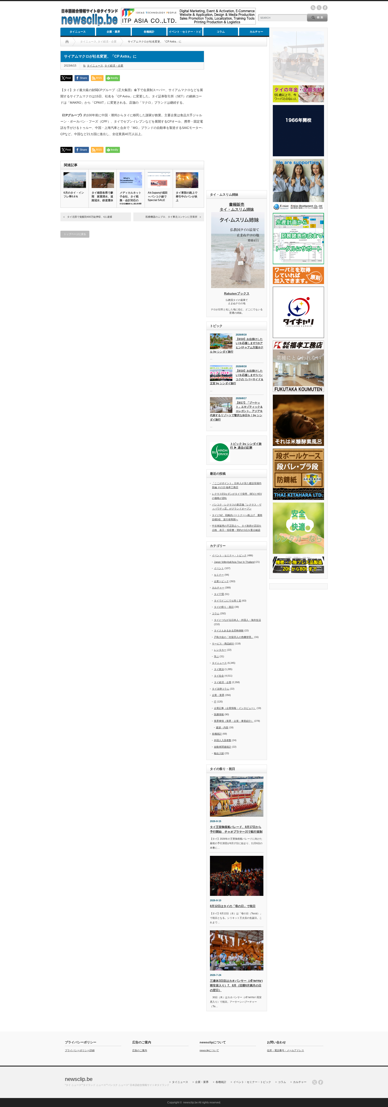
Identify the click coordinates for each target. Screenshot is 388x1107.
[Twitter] (314, 1082)
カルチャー (256, 31)
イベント (219, 568)
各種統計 (149, 31)
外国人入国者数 (222, 740)
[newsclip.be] (89, 25)
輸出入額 (219, 753)
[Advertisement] (236, 118)
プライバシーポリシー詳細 (80, 1050)
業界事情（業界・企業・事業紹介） (234, 721)
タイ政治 (219, 669)
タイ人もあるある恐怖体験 (229, 630)
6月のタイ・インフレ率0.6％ (74, 194)
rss (313, 7)
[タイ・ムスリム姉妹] (238, 287)
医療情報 (219, 714)
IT (215, 701)
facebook (325, 7)
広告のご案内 (139, 1050)
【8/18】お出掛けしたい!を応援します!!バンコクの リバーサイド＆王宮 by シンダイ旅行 (236, 377)
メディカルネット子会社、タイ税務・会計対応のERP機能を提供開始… (130, 200)
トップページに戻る (75, 234)
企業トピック (221, 581)
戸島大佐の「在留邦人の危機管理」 (234, 637)
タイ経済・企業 (113, 65)
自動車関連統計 (222, 746)
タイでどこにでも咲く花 (227, 600)
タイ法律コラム (220, 688)
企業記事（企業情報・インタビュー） (235, 708)
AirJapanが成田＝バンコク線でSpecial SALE (158, 196)
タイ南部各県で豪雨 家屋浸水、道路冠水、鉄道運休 (102, 196)
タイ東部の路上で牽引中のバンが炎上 (186, 196)
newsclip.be (79, 1079)
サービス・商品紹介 (223, 643)
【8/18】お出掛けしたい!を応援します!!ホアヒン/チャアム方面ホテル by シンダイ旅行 (236, 345)
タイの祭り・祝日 (224, 607)
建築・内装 (222, 727)
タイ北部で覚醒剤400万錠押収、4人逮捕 (89, 216)
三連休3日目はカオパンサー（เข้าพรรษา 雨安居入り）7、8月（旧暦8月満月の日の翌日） (236, 985)
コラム (221, 31)
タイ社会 (219, 675)
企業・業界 (113, 31)
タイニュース (78, 31)
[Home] (67, 41)
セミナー (219, 574)
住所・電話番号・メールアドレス (285, 1050)
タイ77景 (219, 594)
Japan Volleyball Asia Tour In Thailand (234, 562)
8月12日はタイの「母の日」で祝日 (233, 906)
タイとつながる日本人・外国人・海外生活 (237, 620)
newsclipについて (209, 1050)
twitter (319, 7)
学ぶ (216, 656)
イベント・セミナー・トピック (185, 33)
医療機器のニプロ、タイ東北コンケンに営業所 (171, 216)
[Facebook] (320, 1082)
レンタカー (220, 650)
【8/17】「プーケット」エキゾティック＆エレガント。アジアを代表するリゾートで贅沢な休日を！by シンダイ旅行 (236, 411)
